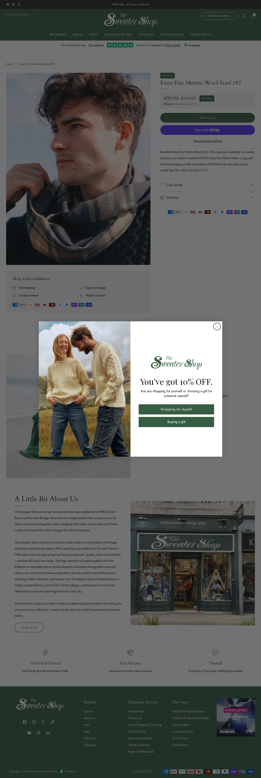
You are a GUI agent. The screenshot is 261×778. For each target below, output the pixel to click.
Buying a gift (176, 422)
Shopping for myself (176, 409)
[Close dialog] (217, 326)
